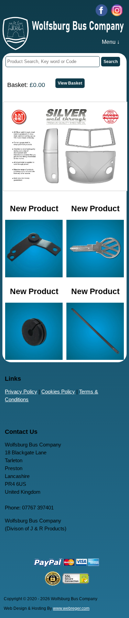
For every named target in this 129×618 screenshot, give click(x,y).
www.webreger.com (71, 608)
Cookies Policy (58, 391)
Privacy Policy (21, 391)
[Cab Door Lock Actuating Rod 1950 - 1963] (95, 358)
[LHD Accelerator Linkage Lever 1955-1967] (34, 275)
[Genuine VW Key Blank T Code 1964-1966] (95, 275)
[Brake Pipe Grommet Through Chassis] (34, 358)
